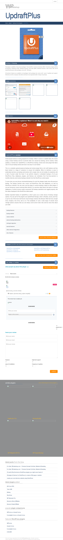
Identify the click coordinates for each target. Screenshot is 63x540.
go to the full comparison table (46, 255)
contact (55, 1)
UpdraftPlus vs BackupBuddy (13, 248)
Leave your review (50, 267)
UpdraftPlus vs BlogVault (12, 250)
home (6, 23)
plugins (10, 23)
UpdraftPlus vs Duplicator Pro (13, 251)
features (7, 359)
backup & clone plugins (17, 23)
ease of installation (10, 364)
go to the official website (48, 237)
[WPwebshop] (12, 6)
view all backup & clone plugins (47, 383)
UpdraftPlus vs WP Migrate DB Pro (42, 248)
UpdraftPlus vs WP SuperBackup (41, 250)
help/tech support (36, 359)
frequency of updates (37, 364)
